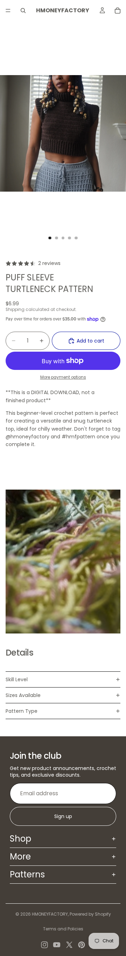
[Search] (23, 10)
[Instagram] (44, 945)
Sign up (63, 816)
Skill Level (17, 679)
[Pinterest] (81, 945)
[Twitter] (69, 945)
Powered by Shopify (90, 914)
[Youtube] (56, 945)
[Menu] (8, 10)
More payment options (63, 377)
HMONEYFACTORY (50, 914)
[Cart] (117, 10)
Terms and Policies (63, 929)
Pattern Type (21, 711)
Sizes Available (23, 695)
